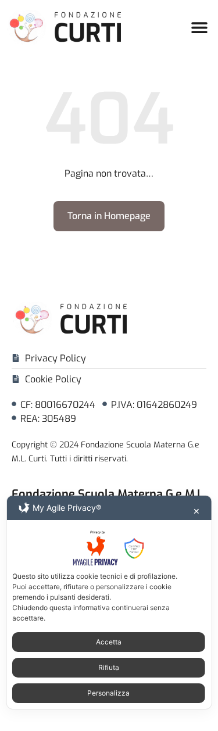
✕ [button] (196, 511)
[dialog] (109, 602)
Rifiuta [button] (108, 667)
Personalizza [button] (108, 693)
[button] (199, 27)
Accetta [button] (108, 641)
